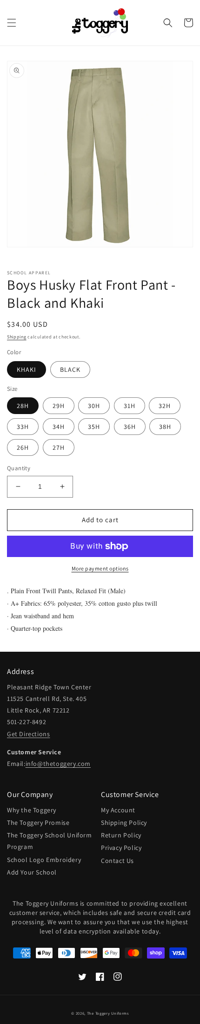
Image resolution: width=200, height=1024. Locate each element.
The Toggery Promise (38, 822)
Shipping (17, 337)
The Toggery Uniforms (108, 1013)
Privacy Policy (121, 847)
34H (59, 426)
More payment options (100, 568)
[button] (11, 23)
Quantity (18, 468)
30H (94, 406)
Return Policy (121, 835)
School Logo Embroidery (44, 859)
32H (165, 406)
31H (129, 406)
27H (59, 447)
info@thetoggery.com (58, 763)
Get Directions (28, 734)
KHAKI (26, 369)
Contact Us (117, 860)
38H (165, 426)
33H (23, 426)
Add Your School (32, 872)
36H (130, 426)
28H (23, 406)
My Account (118, 810)
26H (23, 447)
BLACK (70, 369)
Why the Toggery (31, 810)
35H (94, 426)
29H (59, 406)
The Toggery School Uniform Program (49, 841)
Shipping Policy (124, 822)
